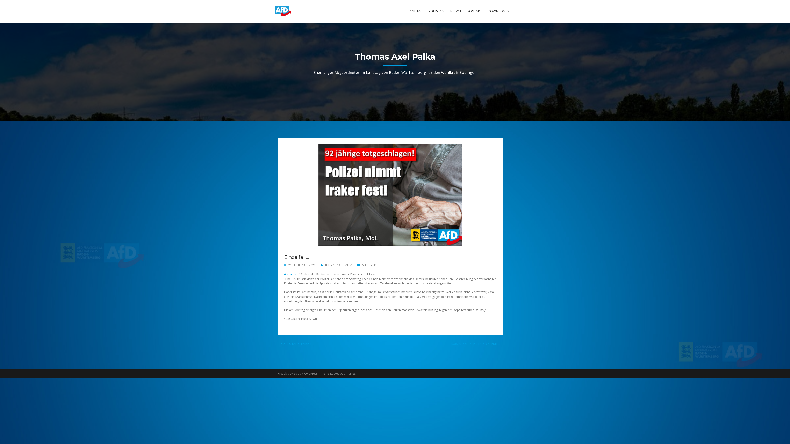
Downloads (498, 11)
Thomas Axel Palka (338, 264)
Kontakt (474, 11)
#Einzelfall (290, 274)
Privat (455, 11)
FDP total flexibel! (296, 344)
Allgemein (369, 264)
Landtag (415, 11)
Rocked (334, 373)
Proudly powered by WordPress (298, 373)
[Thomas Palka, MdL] (283, 11)
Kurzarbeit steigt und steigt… (475, 344)
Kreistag (436, 11)
